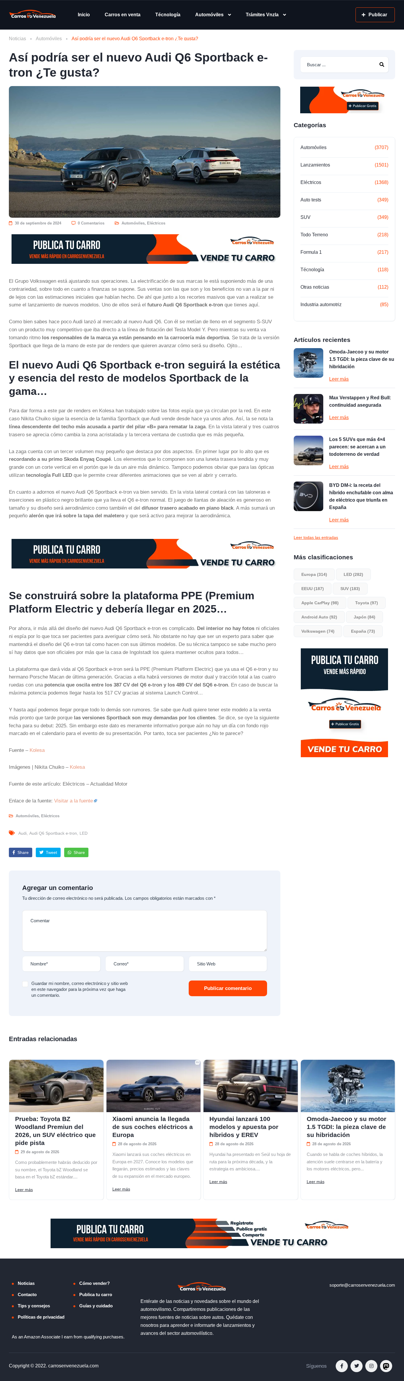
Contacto (27, 1294)
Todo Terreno (314, 234)
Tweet (51, 852)
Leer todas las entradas (316, 537)
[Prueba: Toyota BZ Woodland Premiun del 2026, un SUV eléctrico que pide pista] (56, 1086)
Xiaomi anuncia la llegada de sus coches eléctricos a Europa (152, 1126)
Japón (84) (364, 617)
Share (22, 852)
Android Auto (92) (319, 617)
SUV (305, 217)
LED (84, 833)
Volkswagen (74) (317, 631)
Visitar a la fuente (73, 800)
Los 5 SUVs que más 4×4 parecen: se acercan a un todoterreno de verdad (357, 447)
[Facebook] (342, 1366)
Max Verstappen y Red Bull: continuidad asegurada (360, 401)
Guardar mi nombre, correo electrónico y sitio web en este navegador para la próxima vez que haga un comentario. (79, 989)
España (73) (363, 631)
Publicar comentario (228, 988)
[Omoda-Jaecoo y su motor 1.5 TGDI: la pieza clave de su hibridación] (308, 363)
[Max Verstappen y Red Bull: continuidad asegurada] (308, 409)
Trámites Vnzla (262, 14)
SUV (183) (350, 588)
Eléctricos (156, 223)
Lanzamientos (315, 164)
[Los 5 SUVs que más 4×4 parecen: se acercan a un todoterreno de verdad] (308, 450)
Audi (22, 833)
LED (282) (353, 574)
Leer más (339, 379)
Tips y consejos (34, 1305)
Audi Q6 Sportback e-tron (53, 833)
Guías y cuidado (96, 1305)
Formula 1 (311, 252)
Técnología (167, 14)
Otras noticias (314, 287)
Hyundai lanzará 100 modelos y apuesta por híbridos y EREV (243, 1126)
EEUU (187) (312, 588)
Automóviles (209, 14)
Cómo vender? (94, 1283)
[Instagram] (371, 1366)
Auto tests (310, 199)
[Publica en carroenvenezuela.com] (144, 249)
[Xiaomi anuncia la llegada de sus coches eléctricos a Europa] (153, 1086)
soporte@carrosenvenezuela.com (362, 1285)
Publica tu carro (95, 1294)
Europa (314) (314, 574)
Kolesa (37, 750)
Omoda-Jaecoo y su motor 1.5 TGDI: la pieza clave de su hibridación (361, 359)
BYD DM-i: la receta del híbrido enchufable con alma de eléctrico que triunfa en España (361, 496)
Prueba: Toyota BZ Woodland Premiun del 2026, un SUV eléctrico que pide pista (55, 1130)
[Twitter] (356, 1366)
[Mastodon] (386, 1366)
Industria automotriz (321, 304)
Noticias (17, 38)
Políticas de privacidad (41, 1316)
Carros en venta (122, 14)
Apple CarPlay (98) (320, 602)
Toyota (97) (366, 602)
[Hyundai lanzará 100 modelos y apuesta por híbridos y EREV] (250, 1086)
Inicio (84, 14)
